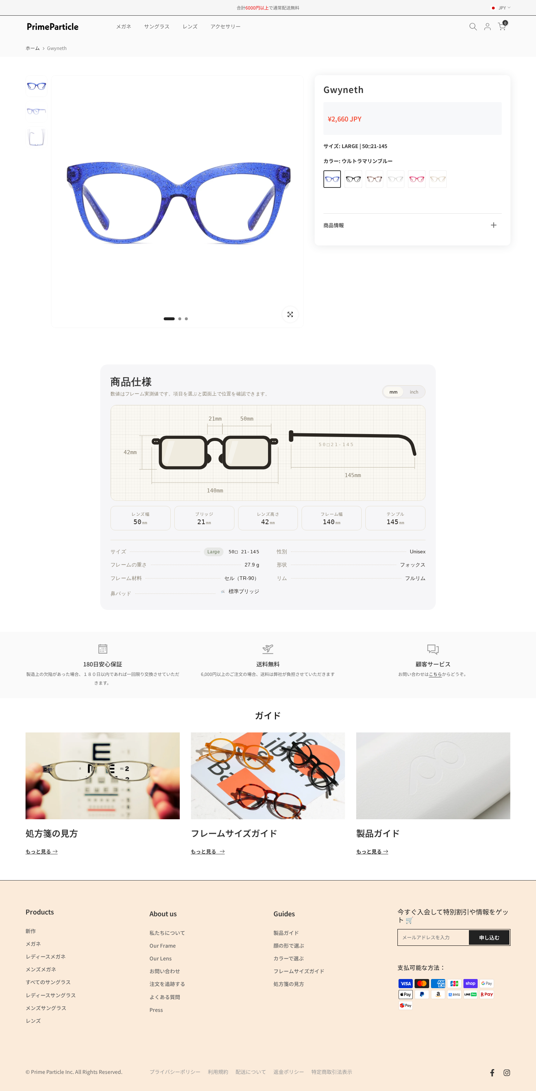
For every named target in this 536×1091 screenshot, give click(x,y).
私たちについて (167, 932)
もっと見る (38, 851)
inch (414, 391)
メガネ (123, 26)
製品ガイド (378, 833)
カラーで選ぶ (288, 958)
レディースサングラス (51, 995)
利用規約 (218, 1071)
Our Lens (160, 958)
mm (393, 391)
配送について (251, 1071)
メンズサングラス (46, 1007)
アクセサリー (225, 26)
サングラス (157, 26)
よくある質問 (164, 997)
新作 (31, 931)
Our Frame (162, 945)
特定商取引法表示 (331, 1071)
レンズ (190, 26)
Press (156, 1009)
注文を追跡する (167, 983)
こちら (435, 674)
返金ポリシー (288, 1071)
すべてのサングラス (48, 982)
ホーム (33, 48)
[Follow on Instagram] (506, 1072)
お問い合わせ (164, 971)
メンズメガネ (41, 969)
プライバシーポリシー (175, 1071)
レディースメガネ (46, 956)
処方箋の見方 (52, 833)
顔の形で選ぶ (288, 945)
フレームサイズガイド (234, 833)
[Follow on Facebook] (492, 1072)
